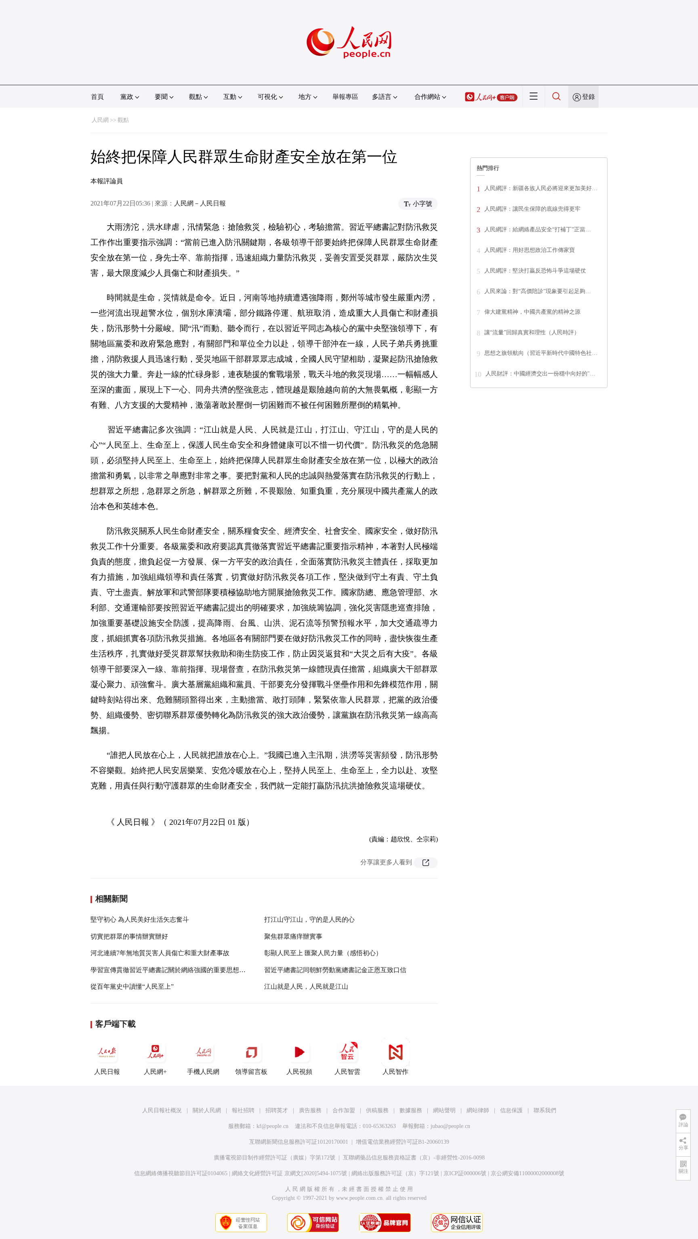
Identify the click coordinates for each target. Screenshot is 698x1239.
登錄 (588, 96)
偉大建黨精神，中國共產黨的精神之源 (532, 312)
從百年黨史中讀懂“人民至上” (132, 986)
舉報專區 (345, 96)
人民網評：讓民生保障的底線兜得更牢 (532, 209)
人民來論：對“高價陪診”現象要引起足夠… (537, 291)
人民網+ (155, 1071)
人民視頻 (299, 1071)
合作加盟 (343, 1110)
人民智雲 (347, 1071)
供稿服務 (377, 1110)
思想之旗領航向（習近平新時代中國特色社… (540, 353)
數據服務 (410, 1110)
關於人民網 (207, 1110)
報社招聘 (243, 1110)
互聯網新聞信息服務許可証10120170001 (298, 1142)
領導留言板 (251, 1071)
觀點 (123, 120)
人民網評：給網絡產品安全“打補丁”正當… (537, 229)
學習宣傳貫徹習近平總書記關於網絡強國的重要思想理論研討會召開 (187, 969)
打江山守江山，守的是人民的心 (309, 919)
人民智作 (395, 1071)
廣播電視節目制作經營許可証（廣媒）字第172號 (274, 1158)
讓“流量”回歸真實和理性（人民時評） (532, 332)
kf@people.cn (272, 1126)
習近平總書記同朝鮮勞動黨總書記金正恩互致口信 (335, 969)
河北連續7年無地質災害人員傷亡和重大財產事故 (159, 953)
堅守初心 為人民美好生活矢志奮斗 (139, 919)
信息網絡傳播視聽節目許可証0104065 (180, 1173)
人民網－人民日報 (200, 203)
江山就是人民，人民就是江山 (306, 986)
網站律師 (478, 1110)
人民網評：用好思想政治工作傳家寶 (529, 250)
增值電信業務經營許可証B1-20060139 (402, 1142)
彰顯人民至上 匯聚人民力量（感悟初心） (323, 953)
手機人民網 (203, 1071)
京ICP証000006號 (465, 1173)
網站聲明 (444, 1110)
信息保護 (511, 1110)
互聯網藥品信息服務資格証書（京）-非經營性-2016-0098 (414, 1158)
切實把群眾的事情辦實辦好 (129, 936)
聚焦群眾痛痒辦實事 (293, 936)
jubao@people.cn (450, 1126)
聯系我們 (545, 1110)
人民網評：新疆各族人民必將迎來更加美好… (540, 188)
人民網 (100, 120)
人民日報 (107, 1071)
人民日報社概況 (162, 1110)
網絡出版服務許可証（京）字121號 (395, 1173)
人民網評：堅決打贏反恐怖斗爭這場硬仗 (535, 271)
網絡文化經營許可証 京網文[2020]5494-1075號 (289, 1173)
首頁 (97, 96)
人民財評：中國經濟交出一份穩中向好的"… (540, 374)
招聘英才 (276, 1110)
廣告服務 (310, 1110)
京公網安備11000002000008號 (527, 1173)
